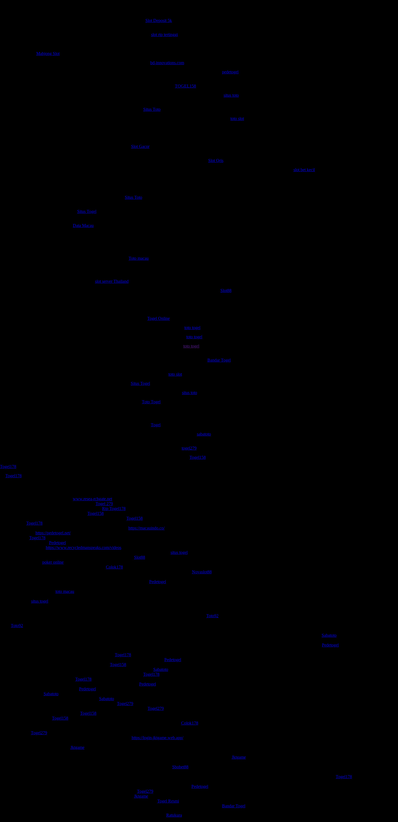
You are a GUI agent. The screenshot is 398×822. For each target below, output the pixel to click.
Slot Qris (215, 160)
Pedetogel (57, 542)
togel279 (189, 448)
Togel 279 (104, 503)
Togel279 (125, 703)
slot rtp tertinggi (164, 34)
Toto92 (212, 615)
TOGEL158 (185, 86)
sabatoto (204, 434)
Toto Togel (151, 401)
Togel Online (158, 318)
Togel (156, 425)
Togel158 (198, 457)
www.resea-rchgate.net (92, 498)
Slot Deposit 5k (158, 20)
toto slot (237, 118)
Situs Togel (86, 211)
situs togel (179, 552)
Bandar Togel (219, 360)
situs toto (231, 95)
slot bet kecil (304, 169)
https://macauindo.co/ (146, 528)
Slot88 (225, 290)
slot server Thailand (112, 281)
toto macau (65, 591)
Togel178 (8, 466)
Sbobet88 (180, 767)
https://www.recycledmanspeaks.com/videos (83, 547)
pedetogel (230, 72)
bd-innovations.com (167, 62)
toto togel (192, 327)
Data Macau (83, 225)
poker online (53, 562)
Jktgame (77, 747)
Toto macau (139, 258)
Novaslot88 (202, 572)
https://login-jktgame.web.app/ (157, 737)
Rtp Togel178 (114, 508)
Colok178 (114, 567)
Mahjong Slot (48, 53)
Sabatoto (329, 635)
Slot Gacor (140, 146)
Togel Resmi (168, 801)
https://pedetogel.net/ (53, 533)
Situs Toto (152, 109)
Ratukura (174, 815)
